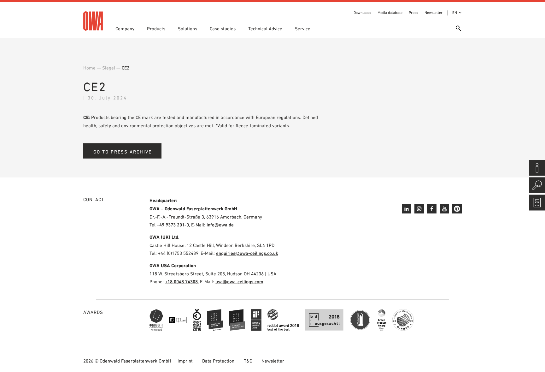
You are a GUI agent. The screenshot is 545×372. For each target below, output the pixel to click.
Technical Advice (265, 28)
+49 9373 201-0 (173, 224)
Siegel (108, 67)
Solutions (187, 28)
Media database (390, 12)
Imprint (185, 360)
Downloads (362, 12)
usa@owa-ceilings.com (239, 281)
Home (89, 67)
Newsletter (433, 12)
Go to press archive (122, 151)
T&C (248, 360)
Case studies (223, 28)
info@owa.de (220, 224)
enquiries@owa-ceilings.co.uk (247, 253)
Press (413, 12)
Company (124, 28)
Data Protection (218, 360)
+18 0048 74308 (181, 281)
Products (156, 28)
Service (302, 28)
